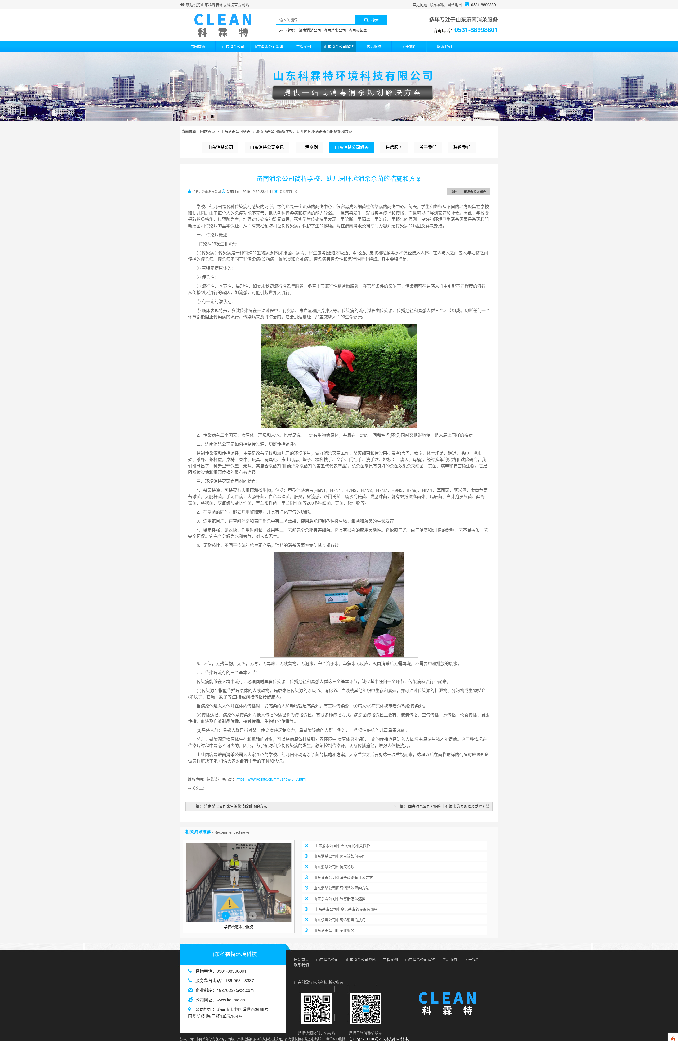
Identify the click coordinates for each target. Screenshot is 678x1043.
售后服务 (374, 46)
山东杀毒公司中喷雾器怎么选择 (339, 898)
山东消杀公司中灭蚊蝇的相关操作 (342, 845)
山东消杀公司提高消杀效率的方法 (341, 887)
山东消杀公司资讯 (268, 46)
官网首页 (197, 46)
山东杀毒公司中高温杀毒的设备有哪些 (346, 909)
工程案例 (303, 46)
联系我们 (444, 46)
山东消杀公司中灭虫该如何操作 (339, 856)
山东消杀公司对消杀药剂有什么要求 (343, 877)
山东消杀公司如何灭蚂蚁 (334, 866)
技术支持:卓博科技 (396, 1039)
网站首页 (207, 131)
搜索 (375, 20)
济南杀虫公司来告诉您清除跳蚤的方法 (235, 806)
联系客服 (437, 4)
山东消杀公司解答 (339, 46)
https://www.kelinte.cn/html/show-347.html (271, 779)
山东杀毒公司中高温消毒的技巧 (339, 919)
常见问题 (419, 4)
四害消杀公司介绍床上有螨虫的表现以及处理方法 (449, 806)
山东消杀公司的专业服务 (334, 930)
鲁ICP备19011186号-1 (365, 1039)
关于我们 (409, 46)
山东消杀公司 (233, 46)
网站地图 (454, 4)
